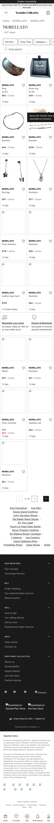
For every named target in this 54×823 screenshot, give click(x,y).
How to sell (11, 613)
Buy (7, 583)
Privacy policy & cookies (25, 726)
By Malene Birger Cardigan (25, 534)
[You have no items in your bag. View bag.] (48, 13)
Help (7, 637)
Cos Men (36, 508)
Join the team (12, 675)
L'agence (16, 537)
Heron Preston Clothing (25, 530)
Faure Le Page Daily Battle (25, 526)
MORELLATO (20, 21)
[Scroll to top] (46, 499)
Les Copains (32, 537)
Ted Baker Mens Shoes (25, 519)
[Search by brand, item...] (6, 12)
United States (32, 805)
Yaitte (47, 545)
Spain (24, 807)
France (8, 805)
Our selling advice (14, 617)
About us (9, 662)
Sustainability (12, 666)
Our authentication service (19, 593)
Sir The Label (25, 523)
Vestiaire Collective (17, 656)
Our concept (11, 569)
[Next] (34, 499)
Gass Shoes (33, 545)
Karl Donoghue (18, 508)
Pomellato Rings (13, 545)
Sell (7, 607)
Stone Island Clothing (25, 512)
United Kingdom (19, 805)
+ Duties (10, 95)
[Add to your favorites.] (23, 85)
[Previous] (19, 499)
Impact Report (12, 671)
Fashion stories (13, 680)
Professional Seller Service (19, 627)
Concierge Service (15, 573)
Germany (42, 805)
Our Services (12, 563)
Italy (30, 807)
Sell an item (11, 622)
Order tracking (12, 588)
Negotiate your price (13, 323)
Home (6, 21)
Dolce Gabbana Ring (25, 541)
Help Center (11, 642)
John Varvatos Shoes (25, 515)
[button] (48, 13)
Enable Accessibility (26, 1)
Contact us (10, 646)
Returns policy (12, 598)
